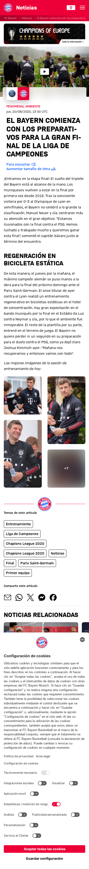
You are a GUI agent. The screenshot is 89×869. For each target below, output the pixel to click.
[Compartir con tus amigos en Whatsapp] (19, 597)
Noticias (27, 18)
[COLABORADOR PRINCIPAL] (71, 7)
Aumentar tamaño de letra (28, 169)
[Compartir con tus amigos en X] (30, 597)
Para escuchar (18, 164)
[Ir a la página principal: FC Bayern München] (8, 7)
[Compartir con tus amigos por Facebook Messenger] (42, 597)
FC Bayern (10, 18)
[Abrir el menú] (82, 7)
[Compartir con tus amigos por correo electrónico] (7, 597)
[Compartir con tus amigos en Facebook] (53, 597)
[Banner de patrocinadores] (44, 34)
